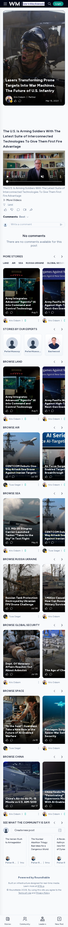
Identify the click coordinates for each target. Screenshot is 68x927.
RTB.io (41, 886)
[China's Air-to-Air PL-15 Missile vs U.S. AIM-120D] (21, 786)
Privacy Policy (43, 893)
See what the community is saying (28, 822)
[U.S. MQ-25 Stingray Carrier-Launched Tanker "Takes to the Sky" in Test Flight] (21, 522)
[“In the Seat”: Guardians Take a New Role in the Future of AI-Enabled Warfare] (21, 720)
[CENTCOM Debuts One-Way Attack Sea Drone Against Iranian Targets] (21, 456)
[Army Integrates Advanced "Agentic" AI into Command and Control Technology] (21, 292)
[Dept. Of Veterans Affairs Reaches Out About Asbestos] (21, 654)
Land (10, 204)
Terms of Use (24, 893)
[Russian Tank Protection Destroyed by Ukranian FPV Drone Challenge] (21, 588)
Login (58, 3)
